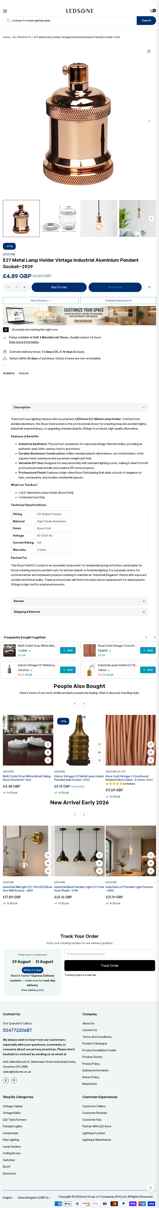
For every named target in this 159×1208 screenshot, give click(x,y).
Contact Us (89, 1030)
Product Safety (92, 1057)
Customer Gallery (93, 1106)
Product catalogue (94, 1043)
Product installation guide (99, 1050)
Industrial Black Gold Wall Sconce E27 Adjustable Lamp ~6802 (129, 888)
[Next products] (154, 637)
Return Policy (90, 1077)
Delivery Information (95, 1070)
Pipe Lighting (11, 1139)
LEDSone (9, 254)
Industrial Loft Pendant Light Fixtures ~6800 (78, 888)
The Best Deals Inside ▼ (118, 300)
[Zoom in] (148, 51)
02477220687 (17, 1030)
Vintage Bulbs (12, 1112)
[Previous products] (146, 637)
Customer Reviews (94, 1112)
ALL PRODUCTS (22, 37)
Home (6, 37)
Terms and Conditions (97, 1036)
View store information (24, 342)
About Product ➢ (41, 300)
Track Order (110, 965)
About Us (88, 1023)
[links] (6, 1080)
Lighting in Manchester (96, 1139)
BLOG (6, 1166)
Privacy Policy (91, 1063)
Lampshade (10, 1133)
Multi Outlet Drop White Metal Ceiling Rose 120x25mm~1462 (38, 645)
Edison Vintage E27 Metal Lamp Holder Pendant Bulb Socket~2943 (38, 665)
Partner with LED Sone (96, 1126)
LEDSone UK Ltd (115, 771)
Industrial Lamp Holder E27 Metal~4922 (118, 665)
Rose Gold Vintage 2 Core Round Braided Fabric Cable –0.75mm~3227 (118, 645)
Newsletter (89, 1083)
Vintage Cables (13, 1106)
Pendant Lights (12, 1126)
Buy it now (115, 287)
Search (146, 20)
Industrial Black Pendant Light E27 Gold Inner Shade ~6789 (28, 888)
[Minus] (8, 287)
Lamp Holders (12, 1146)
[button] (149, 121)
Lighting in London (93, 1133)
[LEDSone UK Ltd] (80, 11)
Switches (9, 1160)
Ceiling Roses (12, 1153)
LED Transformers (15, 1119)
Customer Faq (91, 1119)
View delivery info (32, 990)
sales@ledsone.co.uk (17, 1071)
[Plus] (24, 287)
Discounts (9, 1173)
